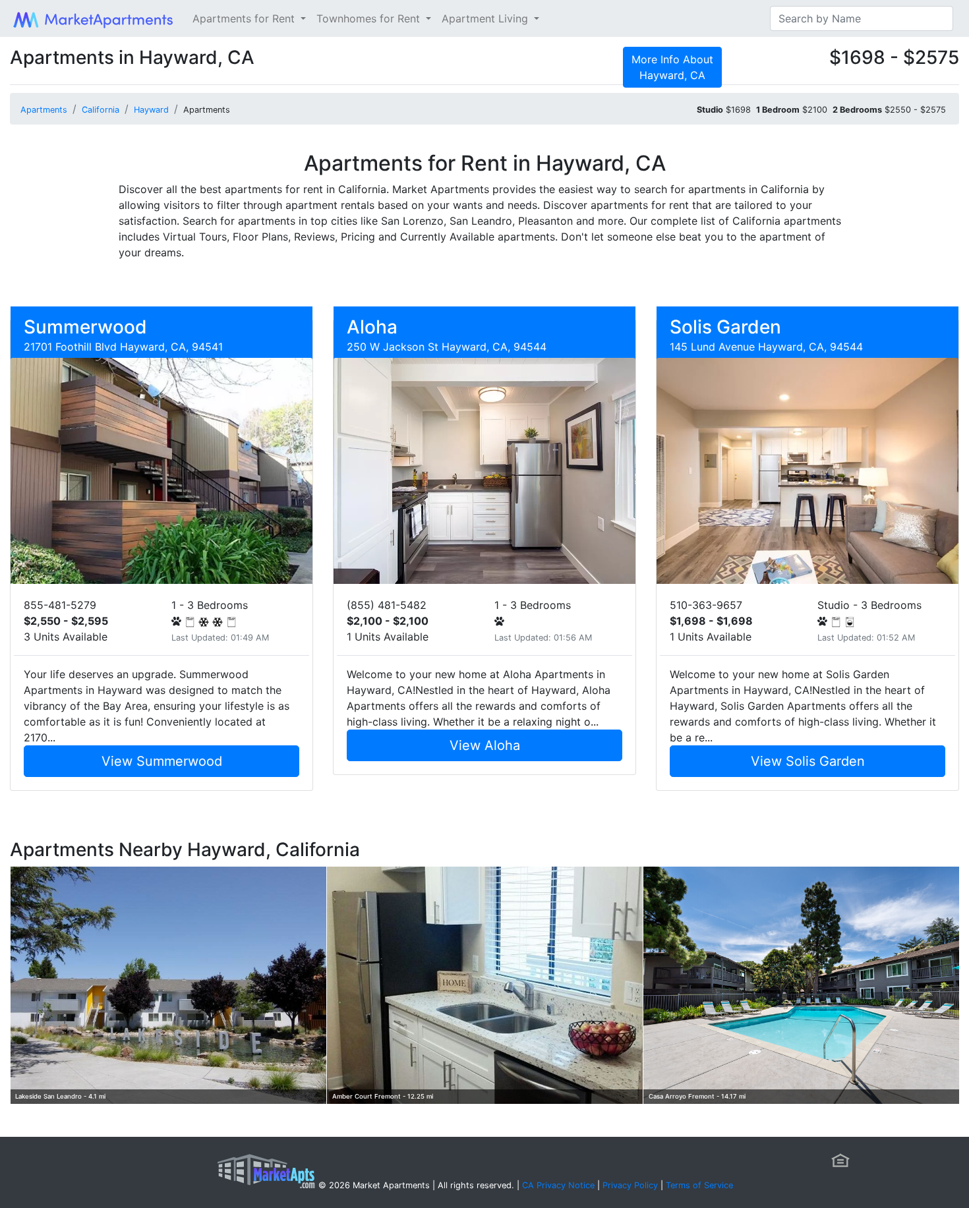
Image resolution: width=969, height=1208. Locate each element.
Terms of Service (699, 1185)
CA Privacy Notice (558, 1185)
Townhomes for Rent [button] (369, 18)
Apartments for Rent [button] (245, 18)
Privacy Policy (630, 1185)
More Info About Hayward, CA (672, 67)
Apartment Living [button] (486, 18)
